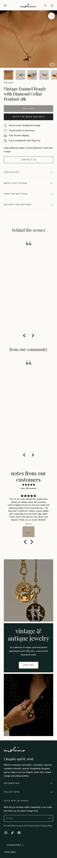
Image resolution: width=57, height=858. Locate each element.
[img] (28, 485)
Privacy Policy (46, 826)
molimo (13, 852)
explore (28, 665)
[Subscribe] (49, 818)
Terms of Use (34, 826)
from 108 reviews (28, 488)
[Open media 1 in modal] (51, 16)
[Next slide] (32, 335)
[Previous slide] (24, 335)
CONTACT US (28, 160)
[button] (5, 5)
